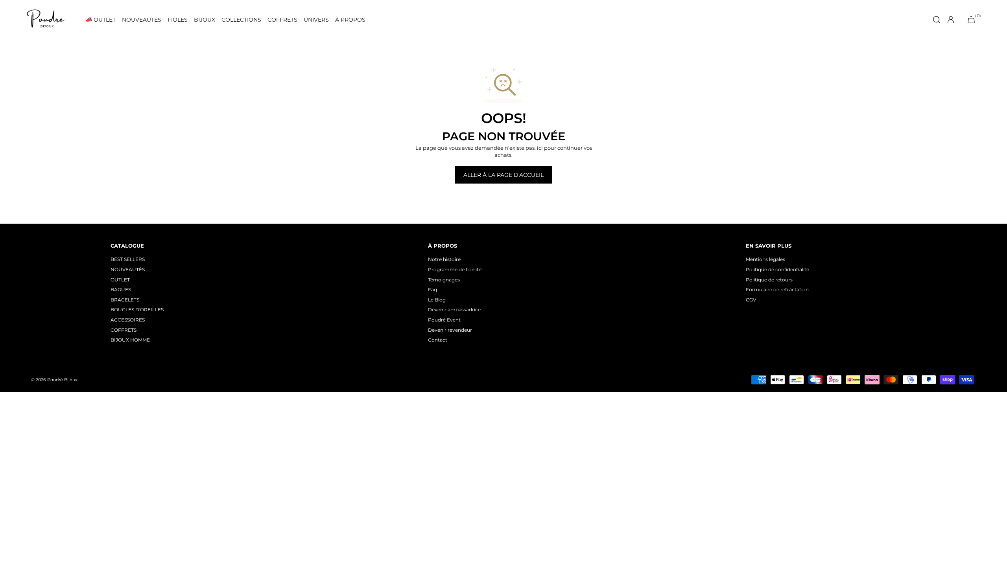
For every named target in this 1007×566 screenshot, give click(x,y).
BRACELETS (125, 300)
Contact (437, 340)
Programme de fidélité (454, 269)
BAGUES (121, 289)
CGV (751, 300)
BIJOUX (204, 20)
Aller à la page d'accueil (503, 174)
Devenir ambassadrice (454, 309)
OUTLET (120, 280)
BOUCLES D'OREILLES (137, 309)
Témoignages (444, 280)
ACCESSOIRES (128, 320)
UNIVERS (316, 20)
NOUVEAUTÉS (141, 20)
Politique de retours (769, 280)
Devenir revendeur (450, 330)
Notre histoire (444, 259)
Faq (432, 289)
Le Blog (437, 300)
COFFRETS (282, 20)
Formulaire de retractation (777, 289)
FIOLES (178, 20)
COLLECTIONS (241, 20)
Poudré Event (444, 320)
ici (540, 148)
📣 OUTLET (100, 20)
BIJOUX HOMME (130, 340)
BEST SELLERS (128, 259)
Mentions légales (765, 259)
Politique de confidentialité (777, 269)
